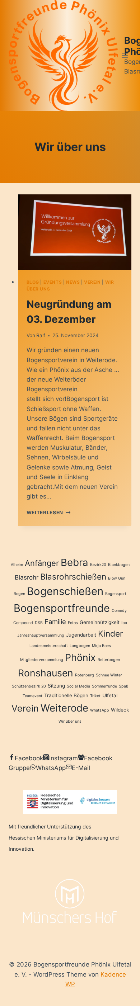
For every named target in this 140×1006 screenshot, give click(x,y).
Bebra (74, 562)
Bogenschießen (65, 591)
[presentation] (75, 232)
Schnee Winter (109, 675)
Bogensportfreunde (62, 608)
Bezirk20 (98, 564)
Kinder (110, 633)
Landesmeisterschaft (48, 645)
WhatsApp (99, 710)
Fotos (73, 622)
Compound (23, 622)
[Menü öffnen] (124, 55)
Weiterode (64, 708)
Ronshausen (45, 673)
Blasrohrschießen (73, 576)
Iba (124, 622)
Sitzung (56, 686)
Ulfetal (109, 695)
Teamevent (32, 696)
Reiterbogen (109, 659)
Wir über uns (70, 721)
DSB (39, 622)
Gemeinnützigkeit (100, 622)
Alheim (17, 564)
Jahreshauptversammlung (40, 635)
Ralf (40, 335)
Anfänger (42, 563)
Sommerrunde (104, 686)
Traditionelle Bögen (66, 695)
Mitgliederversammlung (41, 659)
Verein (92, 282)
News (73, 282)
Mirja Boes (101, 645)
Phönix (80, 657)
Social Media (78, 686)
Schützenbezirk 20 (29, 686)
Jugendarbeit (81, 635)
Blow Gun (116, 578)
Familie (55, 621)
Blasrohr (26, 577)
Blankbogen (119, 564)
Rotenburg (84, 675)
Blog (33, 282)
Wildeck (120, 710)
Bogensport (115, 593)
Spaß (124, 686)
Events (52, 282)
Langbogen (80, 645)
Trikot (95, 696)
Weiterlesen (49, 512)
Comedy (119, 610)
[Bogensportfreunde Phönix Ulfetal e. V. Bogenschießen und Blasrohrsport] (63, 55)
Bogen (19, 593)
